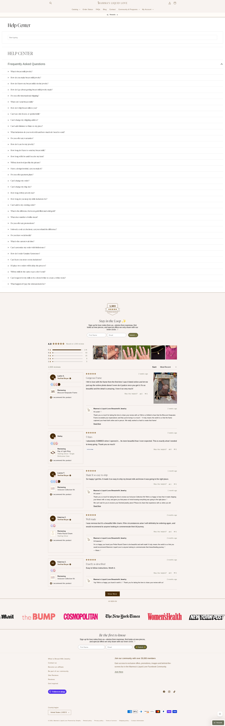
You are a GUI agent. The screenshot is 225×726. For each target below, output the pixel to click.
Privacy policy (98, 720)
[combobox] (112, 37)
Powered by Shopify (74, 720)
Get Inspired (53, 683)
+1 (59, 385)
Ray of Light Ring (66, 453)
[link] (25, 616)
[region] (135, 352)
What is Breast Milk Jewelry (59, 659)
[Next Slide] (175, 352)
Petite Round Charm (65, 535)
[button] (50, 3)
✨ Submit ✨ (141, 647)
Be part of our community (58, 671)
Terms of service (111, 720)
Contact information (137, 720)
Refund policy (87, 720)
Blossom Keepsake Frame (67, 393)
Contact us (52, 663)
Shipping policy (124, 720)
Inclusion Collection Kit (66, 490)
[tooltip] (55, 379)
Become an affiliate (56, 667)
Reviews (51, 679)
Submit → (133, 335)
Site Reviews (53, 675)
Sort (154, 367)
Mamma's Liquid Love (60, 720)
